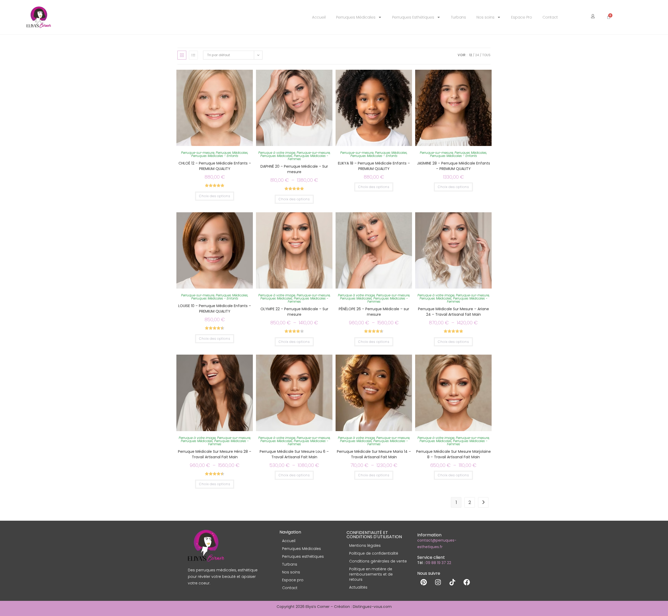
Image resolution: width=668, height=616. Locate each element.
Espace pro (292, 580)
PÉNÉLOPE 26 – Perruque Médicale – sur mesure (374, 311)
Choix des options (214, 196)
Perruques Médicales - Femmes (308, 157)
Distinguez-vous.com (372, 606)
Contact (550, 17)
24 (477, 55)
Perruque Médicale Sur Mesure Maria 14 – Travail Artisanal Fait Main (374, 454)
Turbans (458, 17)
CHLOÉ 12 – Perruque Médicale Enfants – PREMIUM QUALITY (214, 166)
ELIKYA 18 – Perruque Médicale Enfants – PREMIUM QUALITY (374, 166)
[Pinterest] (423, 582)
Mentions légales (365, 545)
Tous (486, 55)
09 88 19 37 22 (438, 562)
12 (470, 55)
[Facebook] (466, 582)
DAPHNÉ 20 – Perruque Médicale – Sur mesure (294, 169)
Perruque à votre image (276, 152)
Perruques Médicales (355, 17)
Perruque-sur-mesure (197, 152)
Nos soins (485, 17)
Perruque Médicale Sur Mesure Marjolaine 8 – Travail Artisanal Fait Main (453, 454)
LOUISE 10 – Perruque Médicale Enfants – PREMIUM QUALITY (214, 308)
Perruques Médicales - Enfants (214, 156)
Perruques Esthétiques (413, 17)
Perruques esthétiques (303, 556)
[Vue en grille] (181, 55)
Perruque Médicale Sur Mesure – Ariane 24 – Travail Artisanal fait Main (453, 311)
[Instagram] (438, 582)
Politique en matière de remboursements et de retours (371, 574)
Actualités (358, 587)
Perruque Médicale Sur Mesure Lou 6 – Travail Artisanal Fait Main (294, 454)
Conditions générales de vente (378, 561)
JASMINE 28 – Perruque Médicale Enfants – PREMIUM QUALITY (453, 166)
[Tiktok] (452, 582)
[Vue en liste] (193, 55)
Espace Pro (521, 17)
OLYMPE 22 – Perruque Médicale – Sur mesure (294, 311)
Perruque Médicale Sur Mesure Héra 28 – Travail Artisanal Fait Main (214, 454)
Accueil (319, 17)
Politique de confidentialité (373, 553)
